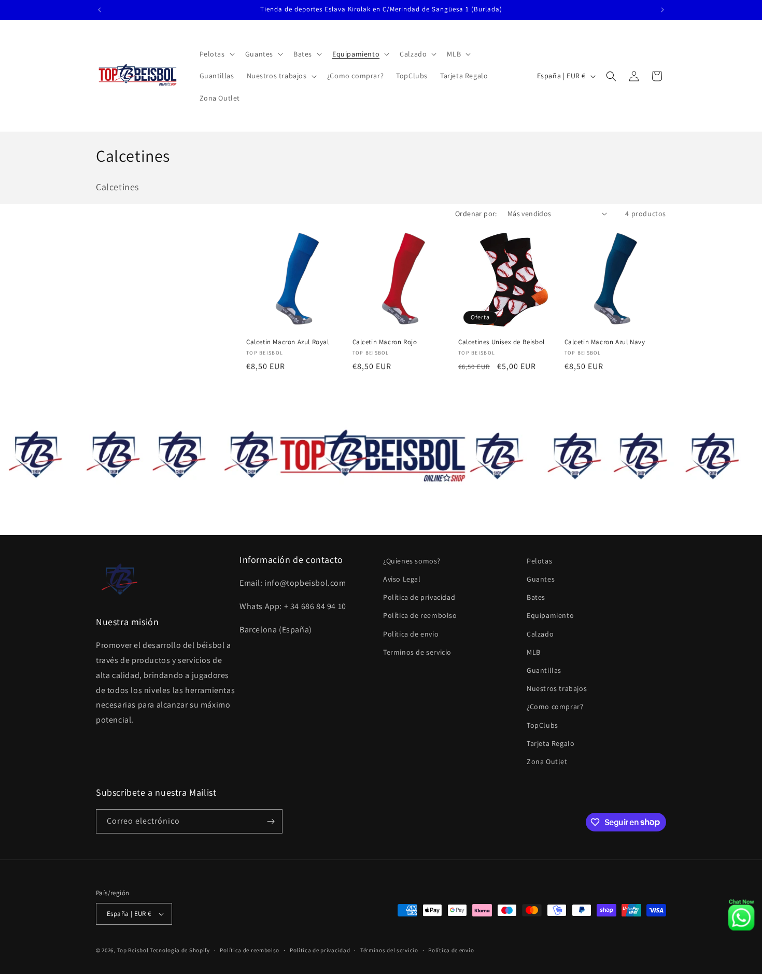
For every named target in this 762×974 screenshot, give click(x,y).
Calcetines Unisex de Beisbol (501, 342)
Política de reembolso (420, 615)
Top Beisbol (133, 950)
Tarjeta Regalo (550, 743)
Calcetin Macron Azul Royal (287, 342)
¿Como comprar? (555, 706)
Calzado (540, 634)
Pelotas (539, 561)
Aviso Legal (402, 579)
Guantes (541, 579)
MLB (534, 652)
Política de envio (411, 634)
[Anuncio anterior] (99, 10)
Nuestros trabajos (557, 688)
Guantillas (544, 670)
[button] (216, 54)
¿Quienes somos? (412, 561)
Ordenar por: (476, 213)
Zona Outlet (547, 761)
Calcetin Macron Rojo (384, 342)
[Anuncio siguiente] (662, 10)
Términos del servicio (389, 950)
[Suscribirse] (270, 821)
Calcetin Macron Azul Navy (605, 342)
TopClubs (542, 725)
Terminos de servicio (417, 652)
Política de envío (451, 950)
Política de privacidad (419, 597)
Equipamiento (550, 615)
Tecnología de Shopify (180, 950)
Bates (536, 597)
